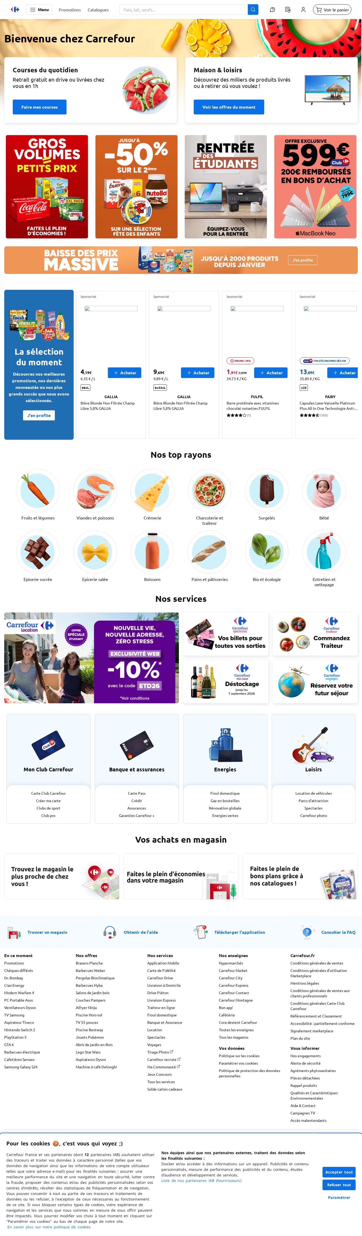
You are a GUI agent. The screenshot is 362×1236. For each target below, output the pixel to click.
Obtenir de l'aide (141, 932)
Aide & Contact (303, 1105)
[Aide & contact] (272, 9)
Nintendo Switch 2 (19, 1029)
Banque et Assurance (164, 1022)
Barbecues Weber (90, 970)
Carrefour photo (313, 815)
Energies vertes (225, 815)
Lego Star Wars (88, 1052)
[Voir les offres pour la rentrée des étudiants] (225, 187)
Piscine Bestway (89, 1029)
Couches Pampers (90, 1000)
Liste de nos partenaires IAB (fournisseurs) (201, 1180)
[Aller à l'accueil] (15, 9)
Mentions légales (304, 983)
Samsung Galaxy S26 (21, 1066)
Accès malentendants (308, 1120)
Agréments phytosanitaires (313, 1070)
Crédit (136, 800)
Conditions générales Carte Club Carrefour (317, 1006)
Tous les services (161, 1081)
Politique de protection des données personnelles (249, 1073)
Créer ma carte (48, 800)
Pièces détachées (305, 1077)
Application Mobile (163, 963)
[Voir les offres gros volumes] (47, 187)
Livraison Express (161, 1000)
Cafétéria (227, 1014)
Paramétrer (339, 1197)
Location (154, 1029)
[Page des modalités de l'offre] (315, 187)
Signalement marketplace (311, 1030)
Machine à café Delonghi (96, 1066)
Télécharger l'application (239, 932)
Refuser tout (339, 1184)
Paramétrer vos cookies (238, 1063)
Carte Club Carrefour (48, 793)
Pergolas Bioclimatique (95, 977)
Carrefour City (230, 977)
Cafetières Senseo (19, 1059)
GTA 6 (9, 1044)
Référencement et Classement (316, 1015)
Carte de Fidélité (161, 970)
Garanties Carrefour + (136, 815)
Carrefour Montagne (236, 1000)
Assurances (136, 808)
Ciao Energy (14, 985)
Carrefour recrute (162, 1059)
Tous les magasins (233, 1037)
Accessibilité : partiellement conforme (322, 1023)
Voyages (154, 1044)
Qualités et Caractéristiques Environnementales (314, 1095)
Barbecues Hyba (89, 985)
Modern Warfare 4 (19, 992)
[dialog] (181, 1184)
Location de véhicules (313, 793)
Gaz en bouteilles (225, 800)
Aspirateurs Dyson (91, 1059)
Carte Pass (136, 793)
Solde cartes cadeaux (164, 1089)
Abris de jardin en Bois (94, 1044)
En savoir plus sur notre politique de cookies (49, 1226)
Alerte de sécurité (305, 1063)
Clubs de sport (48, 808)
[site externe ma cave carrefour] (225, 681)
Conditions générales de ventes (316, 963)
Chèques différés (18, 970)
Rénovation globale (225, 808)
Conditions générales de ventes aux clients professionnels (320, 993)
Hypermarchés (231, 963)
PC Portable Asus (18, 1000)
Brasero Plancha (89, 963)
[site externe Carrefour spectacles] (225, 634)
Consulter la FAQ (338, 932)
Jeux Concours (159, 1074)
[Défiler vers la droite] (345, 364)
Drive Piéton (158, 992)
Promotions (14, 963)
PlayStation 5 (15, 1037)
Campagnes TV (302, 1112)
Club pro (48, 815)
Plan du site (300, 1038)
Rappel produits (303, 1085)
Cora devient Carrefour (238, 1022)
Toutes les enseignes (236, 1029)
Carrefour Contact (234, 992)
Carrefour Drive (160, 977)
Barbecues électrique (22, 1052)
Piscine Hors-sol (89, 1014)
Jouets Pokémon (90, 1037)
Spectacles (313, 808)
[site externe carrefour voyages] (315, 681)
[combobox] (189, 9)
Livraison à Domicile (164, 985)
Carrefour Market (233, 970)
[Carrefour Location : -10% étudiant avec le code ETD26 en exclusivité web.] (91, 657)
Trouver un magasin (47, 932)
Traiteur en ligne (161, 1007)
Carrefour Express (233, 985)
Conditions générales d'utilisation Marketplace (318, 973)
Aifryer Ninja (86, 1007)
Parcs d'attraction (313, 800)
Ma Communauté (162, 1066)
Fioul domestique (225, 793)
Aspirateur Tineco (19, 1022)
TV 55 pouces (87, 1022)
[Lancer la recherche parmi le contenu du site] (253, 10)
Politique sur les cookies (239, 1055)
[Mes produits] (287, 9)
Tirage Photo (158, 1052)
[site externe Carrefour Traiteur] (315, 634)
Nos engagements (305, 1055)
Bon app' (226, 1007)
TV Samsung (14, 1014)
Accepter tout (339, 1172)
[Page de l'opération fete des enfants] (136, 187)
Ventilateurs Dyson (20, 1007)
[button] (39, 9)
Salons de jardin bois (92, 992)
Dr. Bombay (13, 977)
